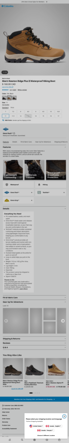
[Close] (64, 416)
